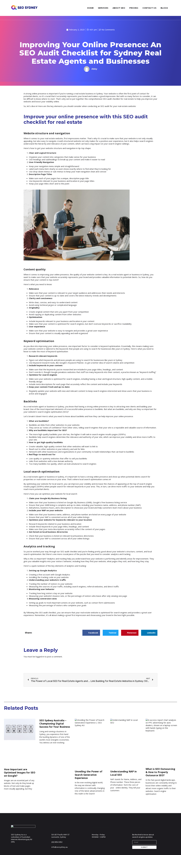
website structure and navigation (61, 148)
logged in (40, 656)
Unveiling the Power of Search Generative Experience (88, 775)
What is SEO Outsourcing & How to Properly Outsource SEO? (160, 772)
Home (90, 8)
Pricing (133, 8)
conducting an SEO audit (98, 106)
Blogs (164, 8)
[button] (91, 633)
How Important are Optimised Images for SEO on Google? (19, 772)
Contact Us (149, 8)
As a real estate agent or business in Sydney (44, 476)
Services (103, 8)
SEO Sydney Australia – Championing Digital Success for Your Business (54, 723)
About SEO (118, 8)
